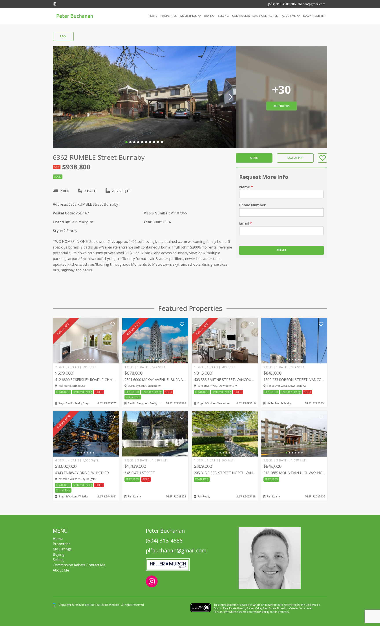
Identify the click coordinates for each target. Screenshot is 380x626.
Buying (209, 16)
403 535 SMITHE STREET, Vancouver (225, 379)
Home (153, 16)
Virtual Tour (133, 397)
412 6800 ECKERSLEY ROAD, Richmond (86, 379)
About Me (289, 16)
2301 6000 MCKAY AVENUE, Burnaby (155, 379)
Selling (223, 16)
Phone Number (252, 205)
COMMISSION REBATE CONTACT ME (255, 16)
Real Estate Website (107, 605)
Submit (281, 250)
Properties (169, 16)
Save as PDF (295, 158)
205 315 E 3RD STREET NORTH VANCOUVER (225, 473)
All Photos (282, 106)
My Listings (188, 16)
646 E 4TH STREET (139, 473)
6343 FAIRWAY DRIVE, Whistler (82, 473)
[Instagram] (55, 4)
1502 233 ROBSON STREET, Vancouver (294, 379)
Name (246, 187)
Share (254, 158)
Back (63, 36)
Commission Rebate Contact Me (79, 564)
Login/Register (314, 16)
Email (245, 223)
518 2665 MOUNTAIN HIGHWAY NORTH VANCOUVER (294, 473)
